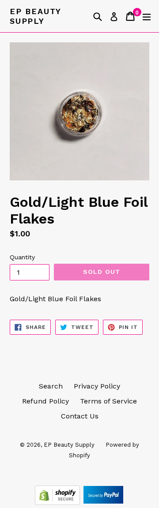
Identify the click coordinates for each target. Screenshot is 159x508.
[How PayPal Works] (103, 502)
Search (51, 386)
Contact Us (79, 416)
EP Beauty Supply (35, 16)
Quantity (22, 257)
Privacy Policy (97, 386)
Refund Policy (45, 401)
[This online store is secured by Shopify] (58, 502)
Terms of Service (108, 401)
